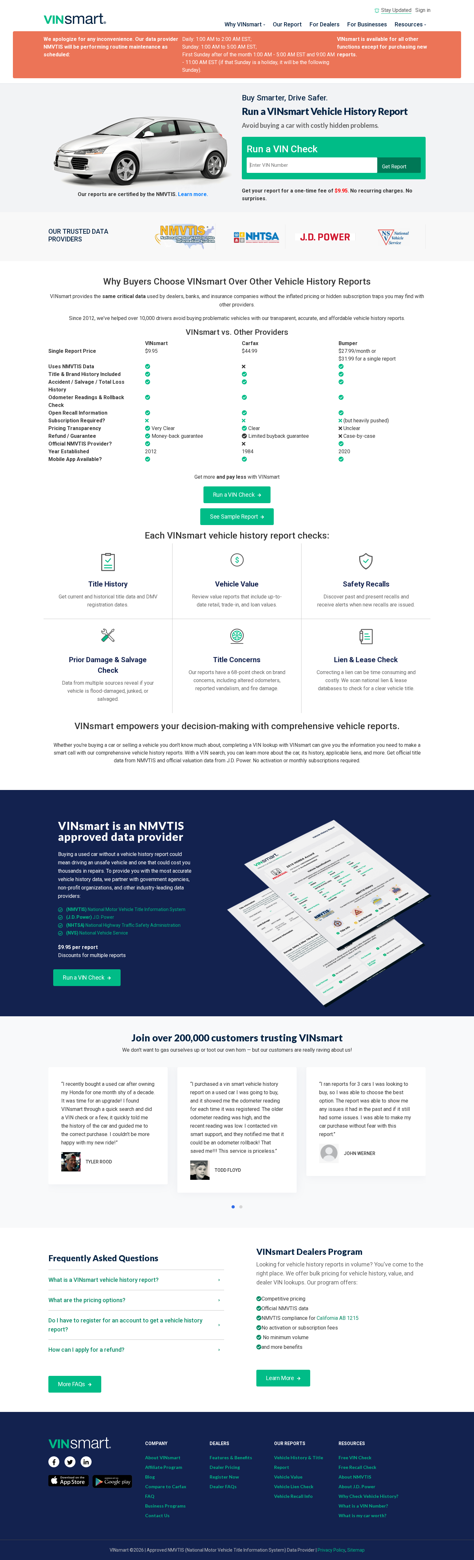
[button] (233, 1207)
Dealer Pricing (225, 1467)
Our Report (287, 24)
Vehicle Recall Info (293, 1496)
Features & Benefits (231, 1457)
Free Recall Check (357, 1467)
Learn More (280, 1378)
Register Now (224, 1477)
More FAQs (72, 1384)
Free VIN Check (355, 1457)
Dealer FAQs (223, 1486)
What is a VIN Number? (363, 1505)
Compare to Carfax (165, 1486)
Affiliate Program (163, 1467)
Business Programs (165, 1505)
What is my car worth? (362, 1515)
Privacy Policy (331, 1550)
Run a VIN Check (234, 494)
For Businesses (367, 24)
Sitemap (356, 1550)
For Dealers (325, 24)
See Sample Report (234, 516)
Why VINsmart (243, 24)
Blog (150, 1477)
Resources (409, 24)
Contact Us (157, 1515)
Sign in (422, 10)
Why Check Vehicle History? (368, 1496)
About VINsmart (163, 1457)
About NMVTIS (355, 1477)
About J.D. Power (357, 1486)
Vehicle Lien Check (293, 1486)
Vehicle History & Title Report (298, 1462)
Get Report (394, 167)
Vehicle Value (288, 1477)
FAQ (149, 1496)
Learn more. (193, 194)
